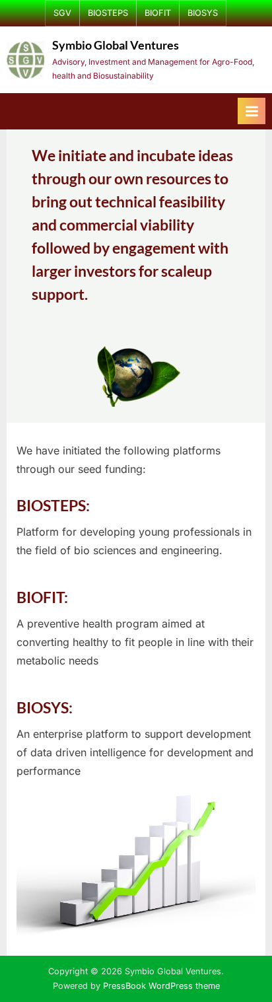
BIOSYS (202, 13)
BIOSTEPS (108, 13)
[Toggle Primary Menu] (251, 111)
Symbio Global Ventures (115, 45)
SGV (62, 13)
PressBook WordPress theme (161, 986)
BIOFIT (158, 13)
